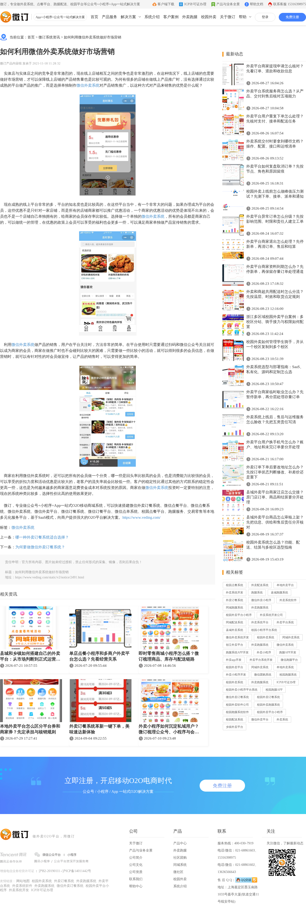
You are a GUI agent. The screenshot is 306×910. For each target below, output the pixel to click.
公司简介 (135, 857)
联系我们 (135, 879)
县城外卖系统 (234, 630)
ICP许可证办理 (195, 4)
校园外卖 (208, 17)
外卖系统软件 (288, 600)
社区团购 (180, 857)
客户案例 (171, 17)
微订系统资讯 (49, 37)
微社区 (178, 872)
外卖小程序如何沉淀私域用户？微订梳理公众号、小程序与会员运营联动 (169, 729)
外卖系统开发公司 (271, 615)
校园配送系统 (234, 719)
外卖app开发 (233, 659)
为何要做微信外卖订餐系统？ (40, 547)
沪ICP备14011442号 (76, 871)
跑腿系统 (257, 592)
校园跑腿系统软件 (237, 712)
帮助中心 (135, 886)
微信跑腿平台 (289, 659)
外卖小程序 (264, 652)
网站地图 (23, 881)
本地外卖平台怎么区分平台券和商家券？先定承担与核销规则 (30, 729)
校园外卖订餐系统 (268, 697)
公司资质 (135, 872)
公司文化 (135, 865)
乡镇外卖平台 (234, 727)
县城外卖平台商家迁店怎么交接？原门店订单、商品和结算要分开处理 (275, 497)
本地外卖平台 (285, 585)
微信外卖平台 (259, 719)
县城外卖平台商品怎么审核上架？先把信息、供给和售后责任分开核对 (275, 522)
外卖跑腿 (189, 17)
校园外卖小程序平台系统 (241, 689)
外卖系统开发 (234, 592)
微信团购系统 (262, 674)
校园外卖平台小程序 (239, 615)
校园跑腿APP (274, 689)
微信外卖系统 (87, 85)
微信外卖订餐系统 (237, 697)
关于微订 (227, 17)
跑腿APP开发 (287, 652)
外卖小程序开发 (236, 674)
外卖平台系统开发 (261, 659)
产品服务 (109, 17)
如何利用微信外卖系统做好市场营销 (92, 37)
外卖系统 (282, 719)
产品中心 (180, 843)
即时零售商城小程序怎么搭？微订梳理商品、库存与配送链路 (169, 656)
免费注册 (292, 17)
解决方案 (128, 17)
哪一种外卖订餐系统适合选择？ (42, 537)
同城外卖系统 (291, 637)
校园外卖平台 (234, 667)
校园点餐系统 (234, 585)
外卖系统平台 (259, 622)
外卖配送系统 (259, 585)
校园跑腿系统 (288, 674)
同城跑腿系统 (234, 607)
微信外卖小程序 (261, 600)
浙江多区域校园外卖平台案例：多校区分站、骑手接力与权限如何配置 (275, 322)
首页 (94, 17)
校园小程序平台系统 (264, 630)
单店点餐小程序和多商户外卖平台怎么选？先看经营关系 (99, 656)
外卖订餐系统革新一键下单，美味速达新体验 (99, 729)
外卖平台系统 (285, 622)
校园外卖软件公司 (237, 704)
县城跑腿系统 (279, 592)
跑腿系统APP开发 (237, 652)
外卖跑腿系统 (259, 607)
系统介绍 (152, 17)
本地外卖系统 (285, 667)
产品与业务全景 (228, 4)
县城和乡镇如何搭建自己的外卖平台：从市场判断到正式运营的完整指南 (30, 656)
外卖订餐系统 (234, 600)
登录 (265, 17)
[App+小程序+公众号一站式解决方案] (14, 17)
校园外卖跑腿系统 (268, 704)
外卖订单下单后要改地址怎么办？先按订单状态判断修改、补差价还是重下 (275, 472)
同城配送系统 (234, 622)
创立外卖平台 (234, 644)
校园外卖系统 (265, 637)
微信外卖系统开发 (237, 637)
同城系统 (180, 865)
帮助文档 (256, 4)
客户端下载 (166, 4)
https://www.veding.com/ (141, 517)
